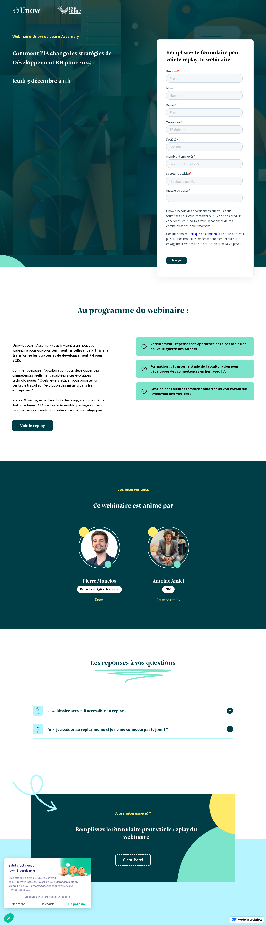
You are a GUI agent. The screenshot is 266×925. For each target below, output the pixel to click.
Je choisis (47, 904)
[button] (9, 918)
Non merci (19, 904)
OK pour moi (77, 904)
